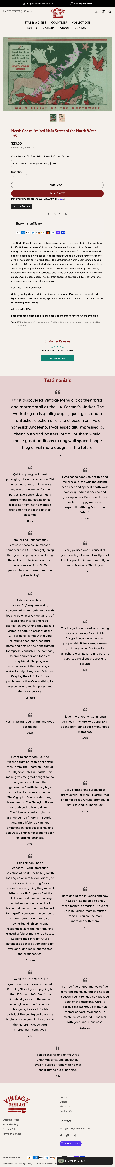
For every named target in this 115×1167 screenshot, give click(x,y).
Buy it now (57, 193)
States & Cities (35, 22)
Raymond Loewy (80, 322)
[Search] (109, 11)
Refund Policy (10, 1124)
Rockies (96, 322)
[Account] (96, 11)
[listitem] (38, 3)
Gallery (49, 28)
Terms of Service (12, 1133)
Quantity (17, 171)
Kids (55, 322)
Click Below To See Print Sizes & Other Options (41, 156)
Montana (64, 322)
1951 (19, 322)
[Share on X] (54, 213)
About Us (65, 1106)
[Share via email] (66, 213)
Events (32, 28)
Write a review (57, 358)
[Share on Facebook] (48, 213)
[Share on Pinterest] (60, 213)
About (65, 28)
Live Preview (23, 206)
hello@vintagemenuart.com (75, 1128)
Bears (27, 322)
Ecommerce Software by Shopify (17, 1163)
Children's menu (41, 322)
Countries (59, 22)
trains (23, 325)
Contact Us (66, 1110)
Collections (81, 22)
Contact (81, 28)
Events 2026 (47, 3)
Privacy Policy (10, 1129)
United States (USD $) (16, 11)
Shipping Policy (11, 1119)
